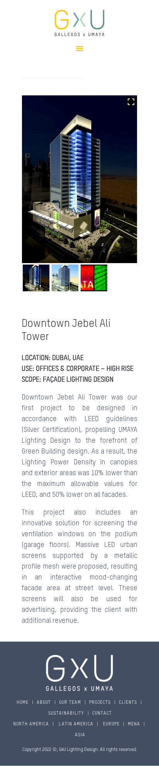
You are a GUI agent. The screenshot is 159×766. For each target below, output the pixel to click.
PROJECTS (100, 702)
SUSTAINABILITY (66, 713)
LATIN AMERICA (75, 724)
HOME (23, 702)
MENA (134, 724)
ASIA (80, 735)
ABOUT (44, 702)
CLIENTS (128, 702)
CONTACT (102, 713)
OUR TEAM (70, 702)
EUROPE (110, 724)
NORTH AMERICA (31, 724)
